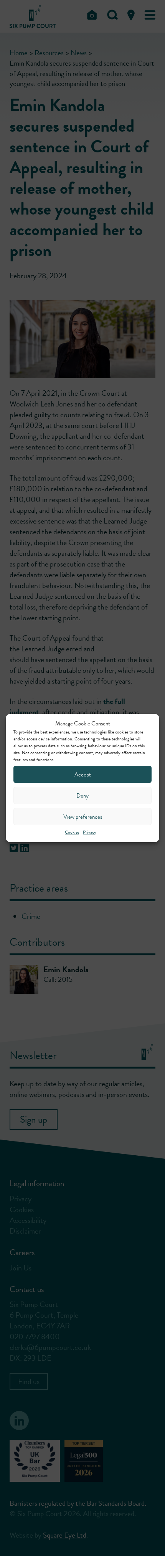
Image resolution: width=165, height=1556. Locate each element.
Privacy (89, 832)
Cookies (72, 832)
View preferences (82, 817)
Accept (82, 774)
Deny (82, 795)
